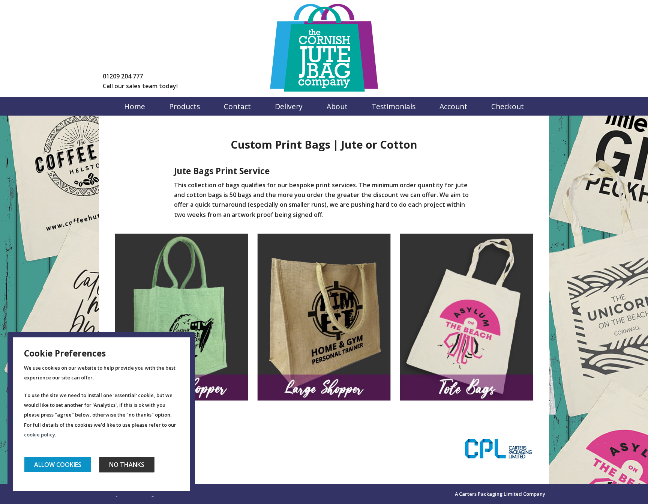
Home (134, 106)
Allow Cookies (57, 464)
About (337, 106)
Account (453, 106)
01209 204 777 (123, 76)
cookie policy (39, 434)
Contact (237, 106)
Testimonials (394, 106)
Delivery (289, 106)
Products (184, 106)
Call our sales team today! (140, 86)
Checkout (507, 106)
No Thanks (126, 464)
